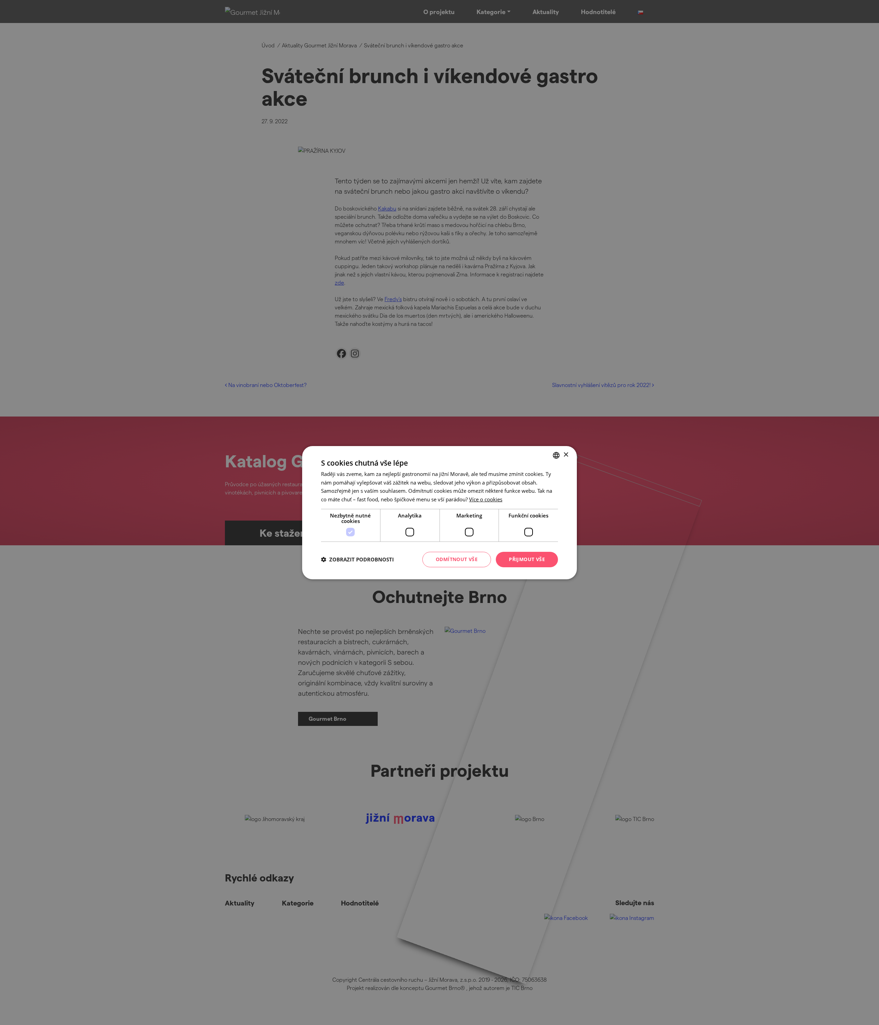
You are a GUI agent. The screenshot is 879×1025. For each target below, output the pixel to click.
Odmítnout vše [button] (457, 559)
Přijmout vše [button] (527, 559)
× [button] (565, 454)
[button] (357, 559)
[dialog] (439, 512)
